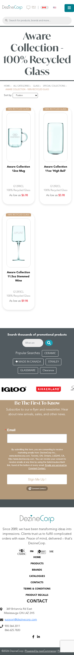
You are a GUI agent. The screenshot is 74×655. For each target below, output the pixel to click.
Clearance (48, 370)
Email (11, 430)
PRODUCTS (37, 564)
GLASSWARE (28, 370)
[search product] (6, 20)
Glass (36, 86)
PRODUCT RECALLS (37, 595)
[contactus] (31, 7)
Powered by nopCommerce (40, 651)
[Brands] (37, 389)
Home (7, 86)
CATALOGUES (37, 576)
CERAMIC (50, 353)
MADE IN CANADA (29, 362)
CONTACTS (37, 582)
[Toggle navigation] (69, 8)
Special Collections (54, 86)
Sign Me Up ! (37, 479)
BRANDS (37, 570)
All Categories (21, 86)
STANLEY (53, 362)
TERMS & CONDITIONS (37, 589)
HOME (37, 557)
